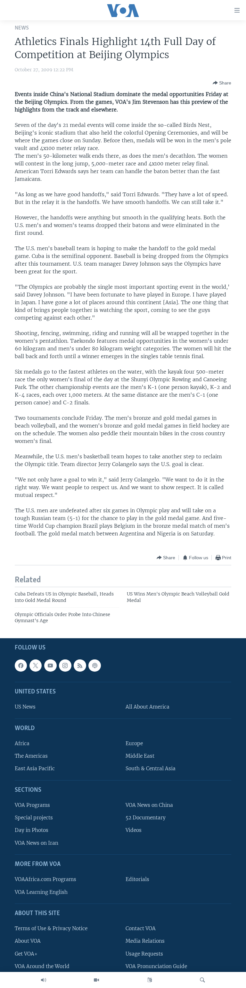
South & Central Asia (151, 768)
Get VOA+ (26, 953)
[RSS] (80, 665)
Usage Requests (144, 953)
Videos (134, 830)
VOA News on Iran (36, 843)
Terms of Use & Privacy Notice (51, 928)
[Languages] (149, 980)
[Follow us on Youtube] (50, 665)
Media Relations (145, 941)
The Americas (31, 756)
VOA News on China (149, 805)
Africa (22, 743)
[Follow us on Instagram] (65, 665)
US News (25, 707)
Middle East (140, 756)
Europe (134, 743)
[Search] (202, 980)
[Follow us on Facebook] (21, 665)
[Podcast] (94, 665)
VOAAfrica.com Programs (45, 879)
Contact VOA (141, 928)
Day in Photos (31, 830)
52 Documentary (146, 818)
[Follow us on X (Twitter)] (35, 665)
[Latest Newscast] (43, 980)
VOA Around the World (42, 966)
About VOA (28, 941)
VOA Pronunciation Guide (156, 966)
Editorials (137, 879)
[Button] (222, 83)
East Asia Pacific (35, 768)
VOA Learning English (41, 892)
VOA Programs (32, 805)
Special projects (34, 818)
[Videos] (96, 980)
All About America (147, 707)
